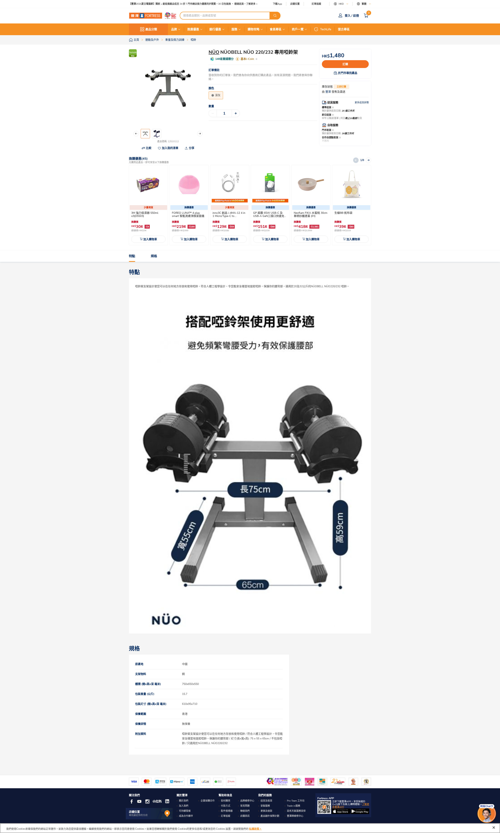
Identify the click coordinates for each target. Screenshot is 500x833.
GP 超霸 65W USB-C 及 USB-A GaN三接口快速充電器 (270, 216)
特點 (132, 256)
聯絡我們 (245, 810)
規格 (154, 256)
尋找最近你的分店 (138, 815)
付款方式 (225, 805)
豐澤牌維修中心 (295, 816)
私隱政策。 (255, 829)
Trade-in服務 (293, 805)
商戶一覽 (298, 29)
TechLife (325, 29)
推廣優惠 (193, 29)
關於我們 (183, 800)
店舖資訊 (245, 816)
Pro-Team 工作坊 (295, 800)
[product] (148, 184)
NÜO (214, 52)
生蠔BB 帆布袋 (343, 213)
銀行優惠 (215, 29)
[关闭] (493, 827)
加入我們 (183, 805)
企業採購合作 (208, 800)
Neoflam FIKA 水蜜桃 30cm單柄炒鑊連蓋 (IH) (310, 214)
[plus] (236, 113)
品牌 (174, 29)
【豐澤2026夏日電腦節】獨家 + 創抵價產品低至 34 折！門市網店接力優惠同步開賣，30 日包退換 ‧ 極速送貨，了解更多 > (193, 4)
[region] (250, 828)
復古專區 (344, 29)
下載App (277, 3)
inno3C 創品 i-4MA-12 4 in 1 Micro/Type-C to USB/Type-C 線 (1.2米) (228, 216)
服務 (234, 29)
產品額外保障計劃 (270, 816)
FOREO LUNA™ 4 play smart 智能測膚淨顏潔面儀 (188, 214)
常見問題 (245, 805)
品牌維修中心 (247, 800)
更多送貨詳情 (362, 102)
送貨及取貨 (266, 800)
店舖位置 (295, 4)
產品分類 (151, 29)
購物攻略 (253, 29)
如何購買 (225, 800)
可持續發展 (185, 810)
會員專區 (275, 29)
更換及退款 (266, 810)
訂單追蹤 (316, 3)
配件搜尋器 (227, 810)
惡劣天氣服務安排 (296, 810)
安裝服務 (265, 805)
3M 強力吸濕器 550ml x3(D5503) (144, 214)
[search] (275, 16)
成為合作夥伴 (186, 816)
